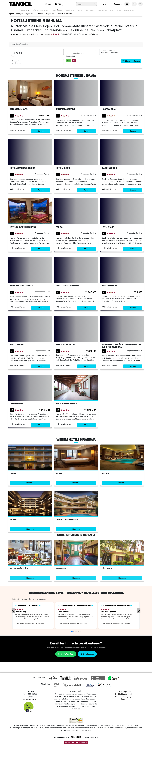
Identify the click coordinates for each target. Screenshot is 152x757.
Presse (123, 699)
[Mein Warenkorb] (134, 4)
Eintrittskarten (129, 10)
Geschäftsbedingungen (124, 696)
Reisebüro (117, 4)
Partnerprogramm (124, 691)
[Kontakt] (127, 4)
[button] (86, 4)
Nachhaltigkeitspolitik (123, 694)
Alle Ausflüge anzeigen (41, 10)
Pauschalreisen (57, 10)
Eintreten (30, 483)
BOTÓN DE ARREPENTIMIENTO (76, 743)
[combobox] (81, 52)
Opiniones (93, 34)
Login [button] (104, 4)
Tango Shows (69, 10)
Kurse (112, 10)
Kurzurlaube (90, 10)
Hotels (119, 10)
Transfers (80, 10)
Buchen (41, 131)
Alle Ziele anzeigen (24, 10)
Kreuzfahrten (102, 10)
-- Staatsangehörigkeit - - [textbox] (76, 53)
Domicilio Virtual (29, 700)
